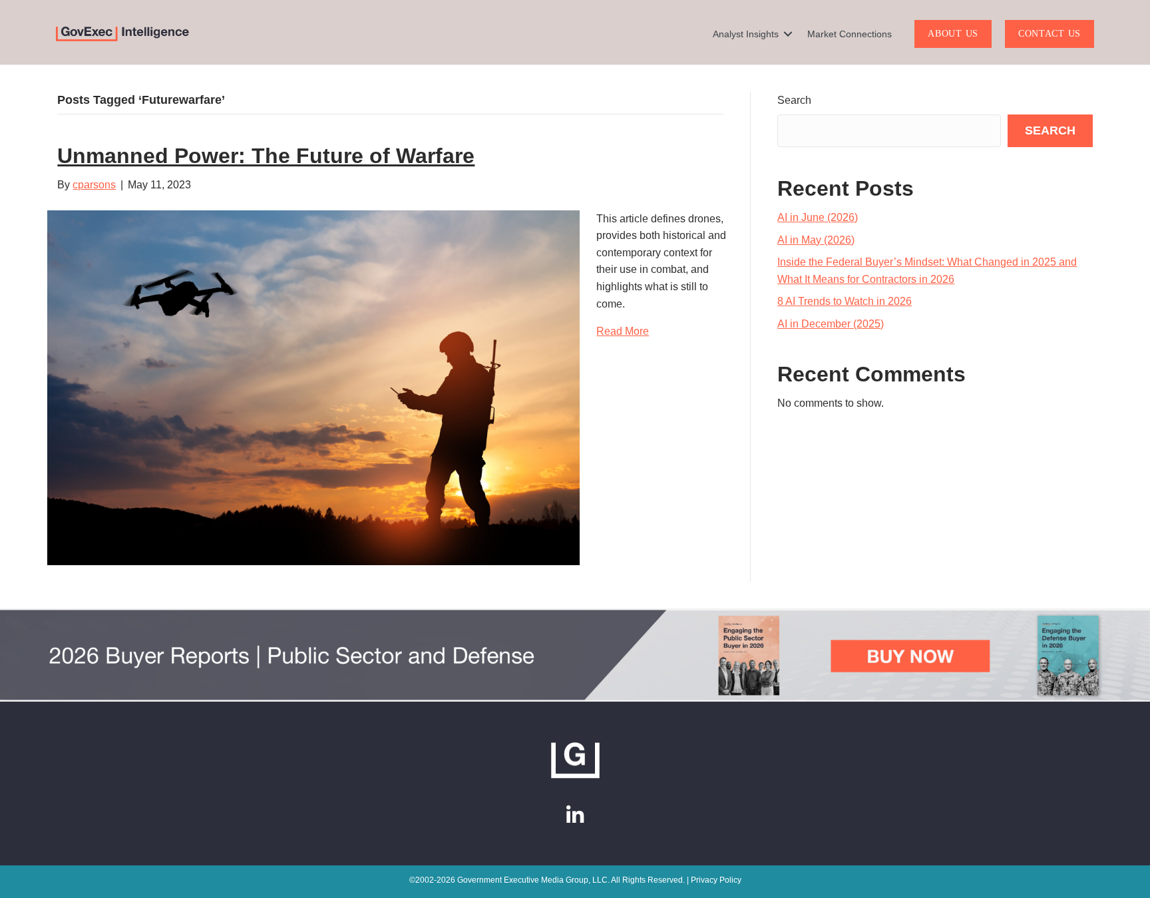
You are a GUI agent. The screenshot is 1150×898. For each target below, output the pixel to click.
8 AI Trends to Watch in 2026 (844, 301)
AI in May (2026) (816, 240)
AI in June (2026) (817, 217)
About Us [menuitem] (953, 34)
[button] (788, 34)
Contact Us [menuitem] (1049, 34)
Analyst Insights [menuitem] (746, 34)
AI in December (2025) (830, 324)
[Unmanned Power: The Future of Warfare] (313, 386)
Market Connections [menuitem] (849, 34)
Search (794, 100)
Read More (622, 331)
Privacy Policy (716, 880)
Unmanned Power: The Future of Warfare (266, 156)
